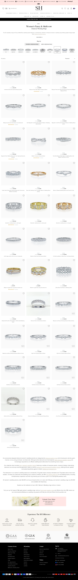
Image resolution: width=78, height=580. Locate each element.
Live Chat (42, 551)
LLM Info (25, 565)
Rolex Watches (34, 13)
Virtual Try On (26, 556)
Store (42, 16)
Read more (39, 37)
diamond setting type (51, 458)
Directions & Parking (59, 558)
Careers (25, 562)
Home (38, 23)
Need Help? (10, 549)
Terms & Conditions (44, 562)
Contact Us (49, 16)
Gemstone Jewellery (59, 13)
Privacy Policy (42, 564)
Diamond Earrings (45, 13)
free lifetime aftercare (52, 474)
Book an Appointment (44, 549)
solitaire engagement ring (49, 469)
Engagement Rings (11, 13)
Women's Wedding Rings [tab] (32, 44)
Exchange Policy (11, 556)
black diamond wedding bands (63, 460)
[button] (37, 91)
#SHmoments (26, 554)
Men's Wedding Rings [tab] (46, 44)
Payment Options (11, 558)
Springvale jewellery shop (47, 490)
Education (35, 16)
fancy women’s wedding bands (27, 465)
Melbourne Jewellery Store (13, 567)
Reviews (25, 551)
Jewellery (27, 16)
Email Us (41, 552)
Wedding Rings (23, 13)
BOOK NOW (49, 19)
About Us (26, 549)
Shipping (10, 554)
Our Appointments (12, 562)
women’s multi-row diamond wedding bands (48, 467)
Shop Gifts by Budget (28, 560)
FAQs (9, 560)
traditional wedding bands (40, 34)
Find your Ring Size (12, 551)
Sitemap (25, 564)
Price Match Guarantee (13, 564)
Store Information (43, 556)
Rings (69, 13)
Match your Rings (11, 552)
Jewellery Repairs (11, 565)
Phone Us (42, 554)
